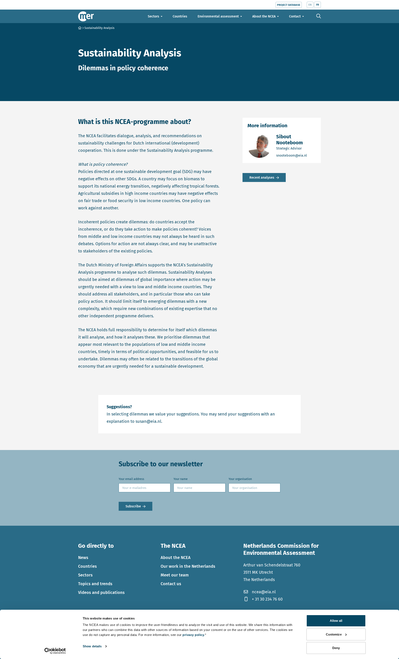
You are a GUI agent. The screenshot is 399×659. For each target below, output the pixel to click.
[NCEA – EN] (86, 16)
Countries (87, 566)
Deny (336, 648)
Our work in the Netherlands (188, 566)
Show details (92, 646)
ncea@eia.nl (264, 591)
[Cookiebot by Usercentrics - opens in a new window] (55, 651)
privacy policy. (193, 635)
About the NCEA (176, 557)
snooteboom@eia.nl (296, 155)
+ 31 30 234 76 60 (267, 599)
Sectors (85, 574)
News (83, 557)
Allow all (336, 620)
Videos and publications (101, 592)
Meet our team (175, 574)
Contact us (171, 583)
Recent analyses (261, 177)
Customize (334, 634)
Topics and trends (95, 583)
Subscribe (133, 506)
